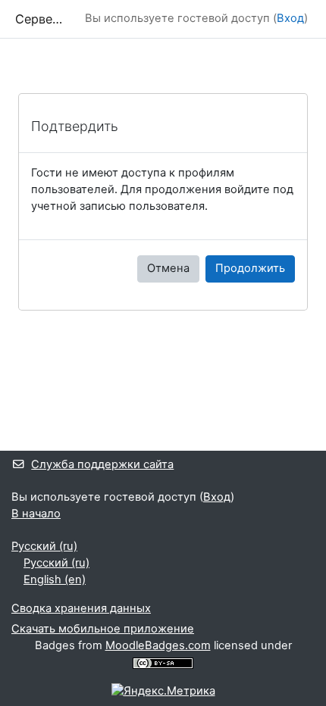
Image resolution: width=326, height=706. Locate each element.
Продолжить (250, 268)
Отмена (168, 268)
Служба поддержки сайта (102, 464)
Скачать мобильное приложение (102, 629)
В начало (36, 513)
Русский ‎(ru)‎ (44, 546)
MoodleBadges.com (158, 645)
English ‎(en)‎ (55, 579)
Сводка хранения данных (81, 608)
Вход (290, 18)
